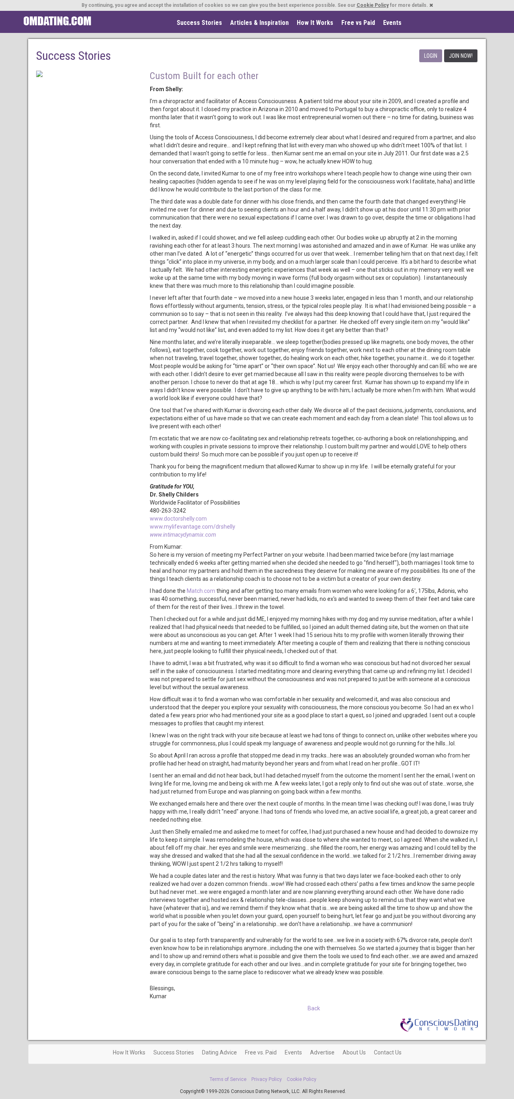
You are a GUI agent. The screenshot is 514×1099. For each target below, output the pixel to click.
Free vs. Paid (261, 1052)
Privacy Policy (266, 1079)
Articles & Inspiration (259, 22)
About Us (354, 1052)
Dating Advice (219, 1052)
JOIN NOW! (461, 56)
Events (392, 22)
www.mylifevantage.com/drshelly (192, 526)
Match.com (201, 591)
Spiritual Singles (57, 21)
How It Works (315, 22)
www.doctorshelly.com (178, 518)
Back (314, 1008)
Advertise (322, 1052)
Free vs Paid (358, 22)
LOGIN (430, 56)
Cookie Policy (373, 5)
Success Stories (199, 22)
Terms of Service (228, 1079)
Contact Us (388, 1052)
